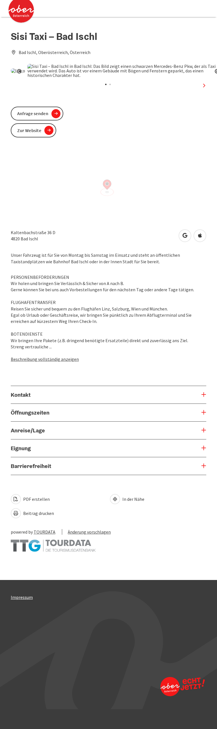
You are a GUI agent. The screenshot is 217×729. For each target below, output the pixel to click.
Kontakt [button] (21, 394)
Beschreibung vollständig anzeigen (45, 359)
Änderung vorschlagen (89, 532)
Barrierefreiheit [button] (31, 466)
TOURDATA (44, 532)
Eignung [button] (21, 448)
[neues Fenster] (53, 543)
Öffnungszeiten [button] (30, 412)
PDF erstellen (36, 499)
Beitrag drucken (38, 513)
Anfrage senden (32, 113)
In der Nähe (132, 499)
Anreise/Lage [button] (28, 430)
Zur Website (29, 130)
